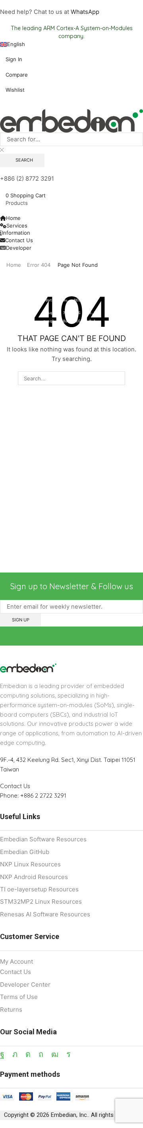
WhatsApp (85, 11)
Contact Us (15, 786)
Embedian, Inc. (69, 1114)
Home (13, 265)
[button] (11, 59)
